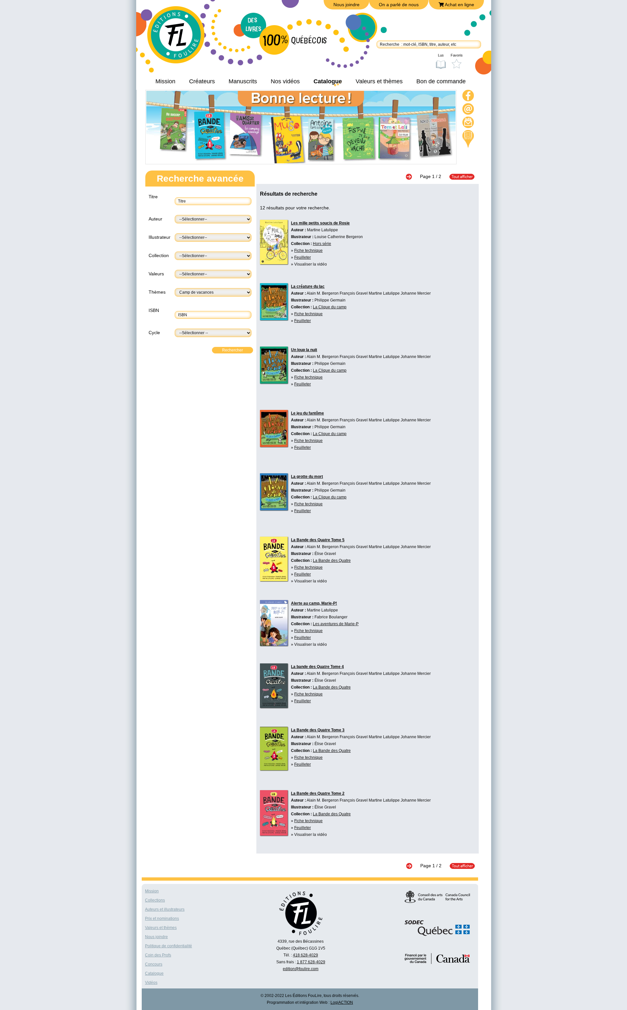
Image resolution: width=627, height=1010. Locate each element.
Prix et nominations (162, 918)
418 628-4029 (305, 955)
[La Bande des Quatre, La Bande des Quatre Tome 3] (274, 768)
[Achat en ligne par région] (468, 139)
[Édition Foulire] (180, 38)
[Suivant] (412, 176)
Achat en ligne (459, 4)
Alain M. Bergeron (323, 293)
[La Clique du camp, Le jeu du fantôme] (274, 445)
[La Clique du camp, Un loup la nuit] (274, 381)
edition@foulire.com (300, 969)
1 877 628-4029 (311, 962)
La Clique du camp (329, 307)
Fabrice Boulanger (330, 617)
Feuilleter (302, 257)
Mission (165, 81)
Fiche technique (308, 250)
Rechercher (232, 350)
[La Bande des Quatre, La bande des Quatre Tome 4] (274, 706)
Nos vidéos (285, 81)
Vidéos (151, 982)
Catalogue (328, 81)
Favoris (457, 55)
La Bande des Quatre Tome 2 (318, 793)
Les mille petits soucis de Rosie (320, 223)
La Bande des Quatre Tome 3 (318, 730)
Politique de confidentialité (168, 946)
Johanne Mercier (416, 293)
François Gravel (354, 293)
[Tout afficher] (458, 176)
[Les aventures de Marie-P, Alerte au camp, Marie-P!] (274, 644)
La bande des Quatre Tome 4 (317, 666)
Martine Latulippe (322, 230)
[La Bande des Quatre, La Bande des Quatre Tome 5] (274, 579)
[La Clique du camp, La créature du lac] (274, 318)
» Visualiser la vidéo (309, 264)
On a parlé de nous (399, 4)
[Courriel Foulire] (468, 110)
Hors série (322, 243)
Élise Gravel (325, 553)
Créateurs (202, 81)
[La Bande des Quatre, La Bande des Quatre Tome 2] (274, 834)
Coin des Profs (158, 955)
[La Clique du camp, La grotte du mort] (274, 508)
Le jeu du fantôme (307, 413)
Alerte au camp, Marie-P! (314, 603)
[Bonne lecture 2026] (301, 161)
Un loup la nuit (304, 350)
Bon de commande (441, 81)
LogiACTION (341, 1002)
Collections (155, 900)
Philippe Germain (330, 300)
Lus (441, 55)
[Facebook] (468, 96)
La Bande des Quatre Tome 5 (318, 540)
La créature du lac (308, 286)
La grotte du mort (307, 476)
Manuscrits (243, 81)
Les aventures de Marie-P (336, 624)
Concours (153, 964)
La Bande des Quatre (332, 560)
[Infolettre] (468, 123)
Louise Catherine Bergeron (338, 237)
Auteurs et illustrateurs (165, 909)
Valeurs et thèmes (379, 81)
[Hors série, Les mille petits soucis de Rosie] (274, 262)
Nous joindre (346, 4)
